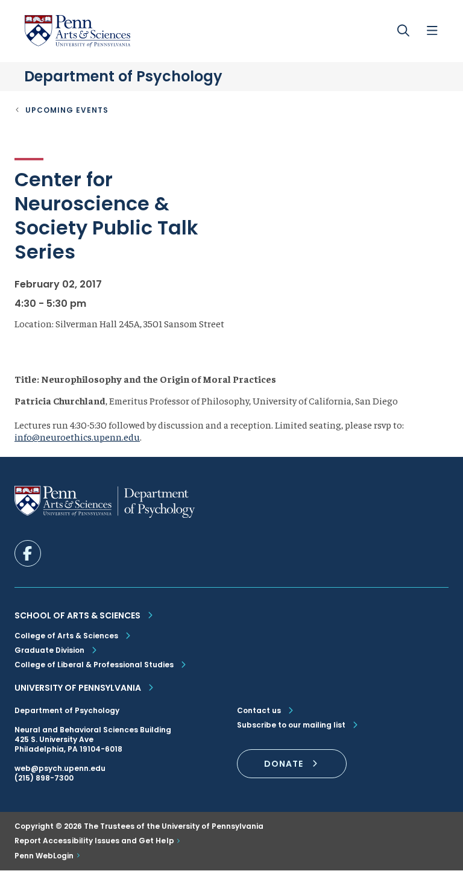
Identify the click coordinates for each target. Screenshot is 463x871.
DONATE (283, 764)
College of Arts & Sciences (66, 635)
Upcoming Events (67, 110)
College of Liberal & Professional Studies (94, 664)
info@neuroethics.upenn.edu (77, 436)
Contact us (259, 710)
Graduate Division (49, 650)
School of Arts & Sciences (77, 615)
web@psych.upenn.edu (60, 768)
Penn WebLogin (44, 856)
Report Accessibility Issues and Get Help (94, 841)
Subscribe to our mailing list (291, 725)
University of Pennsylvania (77, 688)
